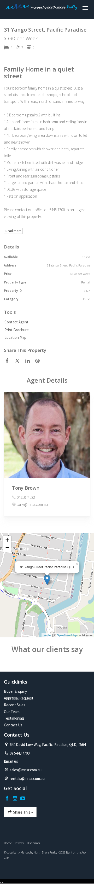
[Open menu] (85, 8)
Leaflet (47, 635)
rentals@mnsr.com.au (27, 778)
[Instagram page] (16, 798)
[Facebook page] (8, 798)
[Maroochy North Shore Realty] (40, 8)
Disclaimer (33, 843)
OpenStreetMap (67, 635)
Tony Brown (25, 488)
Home (8, 843)
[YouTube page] (22, 798)
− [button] (7, 547)
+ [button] (7, 540)
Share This (21, 812)
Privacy (19, 843)
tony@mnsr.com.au (32, 504)
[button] (45, 330)
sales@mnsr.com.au (26, 769)
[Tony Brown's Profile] (47, 435)
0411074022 (26, 497)
